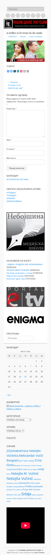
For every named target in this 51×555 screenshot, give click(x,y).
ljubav (35, 469)
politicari (21, 487)
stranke (14, 498)
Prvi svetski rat (17, 489)
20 (25, 377)
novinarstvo (24, 483)
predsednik (38, 486)
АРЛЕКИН (11, 198)
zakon (39, 498)
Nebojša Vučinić (20, 479)
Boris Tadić (23, 461)
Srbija (26, 494)
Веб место (11, 158)
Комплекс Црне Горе (16, 279)
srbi (19, 495)
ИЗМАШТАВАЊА (14, 201)
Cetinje (31, 461)
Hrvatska (39, 465)
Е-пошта (11, 149)
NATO (9, 474)
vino (35, 498)
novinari (15, 483)
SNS (15, 495)
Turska (31, 498)
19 (20, 377)
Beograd (12, 460)
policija (15, 486)
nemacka (37, 479)
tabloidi (20, 498)
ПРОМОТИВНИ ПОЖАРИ (18, 270)
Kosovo (30, 469)
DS (22, 465)
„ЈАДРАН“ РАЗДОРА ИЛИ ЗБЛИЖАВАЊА (24, 264)
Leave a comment (35, 37)
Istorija (9, 469)
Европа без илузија (15, 276)
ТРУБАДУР (11, 195)
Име (9, 140)
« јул (9, 395)
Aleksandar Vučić (31, 455)
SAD (31, 489)
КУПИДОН (11, 193)
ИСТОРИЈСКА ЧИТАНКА (17, 179)
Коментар (11, 109)
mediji (41, 469)
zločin (8, 501)
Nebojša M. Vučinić (25, 473)
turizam (25, 498)
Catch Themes (39, 552)
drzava (17, 465)
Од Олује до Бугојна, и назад (19, 273)
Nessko (23, 37)
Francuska (26, 465)
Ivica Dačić (17, 469)
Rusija (25, 489)
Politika (29, 486)
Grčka (33, 465)
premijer (9, 489)
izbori (25, 469)
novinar (9, 483)
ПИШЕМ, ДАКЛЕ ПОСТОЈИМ (30, 550)
